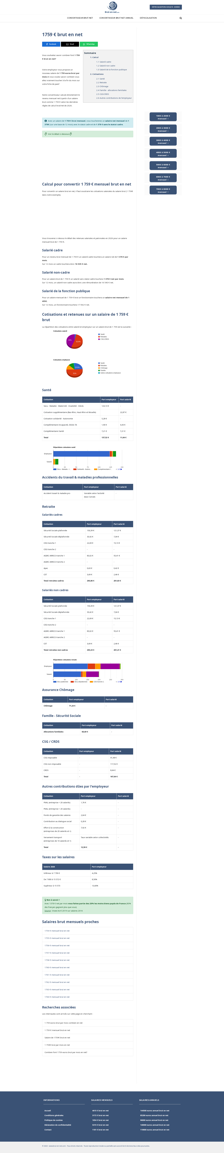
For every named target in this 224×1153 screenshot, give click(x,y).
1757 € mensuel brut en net (57, 952)
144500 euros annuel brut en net (154, 1110)
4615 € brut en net (100, 1110)
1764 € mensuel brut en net (57, 997)
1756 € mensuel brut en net (57, 945)
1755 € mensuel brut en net (57, 938)
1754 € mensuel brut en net (57, 930)
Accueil (47, 1110)
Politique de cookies (53, 1120)
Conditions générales (53, 1115)
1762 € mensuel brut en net (57, 982)
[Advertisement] (87, 158)
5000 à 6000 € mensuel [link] (163, 166)
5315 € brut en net (100, 1125)
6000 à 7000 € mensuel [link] (163, 178)
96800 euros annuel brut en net (154, 1120)
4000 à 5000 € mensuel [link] (163, 154)
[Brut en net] (112, 7)
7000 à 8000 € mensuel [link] (163, 190)
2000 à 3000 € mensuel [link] (163, 129)
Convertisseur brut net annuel (116, 18)
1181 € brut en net (100, 1129)
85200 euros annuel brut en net (154, 1115)
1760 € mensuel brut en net (57, 967)
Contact (47, 1129)
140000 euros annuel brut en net (154, 1125)
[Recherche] (180, 18)
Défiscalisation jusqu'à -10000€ (166, 7)
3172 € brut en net (100, 1115)
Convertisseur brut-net (80, 18)
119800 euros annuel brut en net (154, 1129)
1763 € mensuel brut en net (57, 989)
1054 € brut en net (100, 1120)
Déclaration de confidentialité (57, 1125)
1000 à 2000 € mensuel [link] (163, 117)
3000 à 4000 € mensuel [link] (163, 141)
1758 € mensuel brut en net (57, 960)
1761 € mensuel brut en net (57, 974)
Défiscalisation (148, 18)
